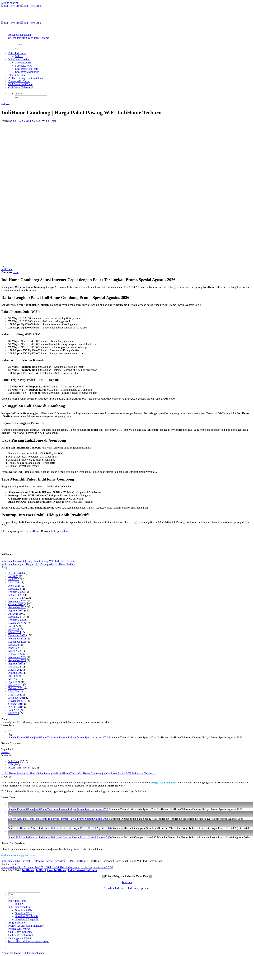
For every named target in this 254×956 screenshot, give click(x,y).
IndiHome (5, 104)
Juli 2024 (13, 626)
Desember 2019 (17, 697)
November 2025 (17, 601)
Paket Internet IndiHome (82, 870)
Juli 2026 (13, 576)
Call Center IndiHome (20, 84)
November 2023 (17, 638)
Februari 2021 (16, 688)
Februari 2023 (16, 654)
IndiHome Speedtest (19, 59)
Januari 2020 (15, 694)
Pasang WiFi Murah (19, 81)
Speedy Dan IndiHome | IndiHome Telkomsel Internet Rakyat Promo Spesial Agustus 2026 (58, 737)
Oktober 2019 (15, 703)
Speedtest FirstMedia (26, 68)
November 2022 (17, 657)
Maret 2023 (14, 650)
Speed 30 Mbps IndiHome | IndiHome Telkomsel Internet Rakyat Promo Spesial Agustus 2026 (60, 837)
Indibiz (19, 56)
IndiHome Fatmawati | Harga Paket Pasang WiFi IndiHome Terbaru (38, 561)
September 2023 (17, 641)
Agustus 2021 (15, 672)
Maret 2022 (14, 666)
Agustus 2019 (15, 707)
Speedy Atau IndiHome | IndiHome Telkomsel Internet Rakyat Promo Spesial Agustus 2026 (58, 818)
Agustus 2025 (15, 610)
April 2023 (14, 647)
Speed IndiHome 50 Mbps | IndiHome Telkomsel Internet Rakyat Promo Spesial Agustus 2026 (60, 828)
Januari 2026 (15, 594)
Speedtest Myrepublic (27, 71)
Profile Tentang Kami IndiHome (26, 78)
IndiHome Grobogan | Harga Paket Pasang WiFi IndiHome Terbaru (38, 564)
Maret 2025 (14, 616)
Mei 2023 (13, 644)
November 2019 (17, 700)
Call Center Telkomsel (20, 87)
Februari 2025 (16, 619)
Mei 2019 (13, 713)
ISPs (10, 764)
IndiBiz (40, 870)
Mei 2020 (13, 691)
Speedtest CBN (23, 62)
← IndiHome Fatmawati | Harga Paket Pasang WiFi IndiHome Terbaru (40, 773)
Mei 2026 (13, 582)
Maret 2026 (14, 588)
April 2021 (14, 682)
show (15, 272)
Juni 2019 (13, 710)
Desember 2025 (17, 598)
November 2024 (17, 622)
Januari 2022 (15, 669)
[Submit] (16, 48)
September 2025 (17, 607)
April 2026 (14, 585)
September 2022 (17, 660)
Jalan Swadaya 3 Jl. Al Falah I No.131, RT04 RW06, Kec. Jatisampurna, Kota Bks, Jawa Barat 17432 (57, 867)
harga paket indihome (163, 782)
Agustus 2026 (15, 573)
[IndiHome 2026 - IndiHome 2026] (21, 5)
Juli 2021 (13, 675)
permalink (62, 531)
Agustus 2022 (15, 663)
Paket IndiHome (17, 53)
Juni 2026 (13, 579)
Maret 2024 (14, 632)
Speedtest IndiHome (115, 888)
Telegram (127, 882)
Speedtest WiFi (23, 65)
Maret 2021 (14, 685)
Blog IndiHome (16, 75)
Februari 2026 (16, 591)
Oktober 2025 (15, 604)
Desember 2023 (17, 635)
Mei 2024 (13, 629)
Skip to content (9, 2)
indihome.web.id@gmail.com (18, 855)
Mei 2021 (13, 679)
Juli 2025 (13, 613)
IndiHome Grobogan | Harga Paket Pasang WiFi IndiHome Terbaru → (117, 773)
